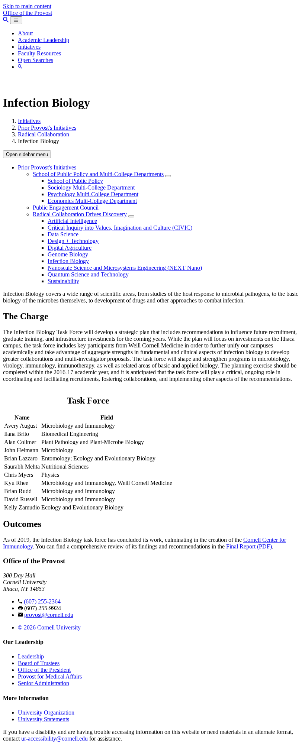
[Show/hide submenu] (168, 176)
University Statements (43, 719)
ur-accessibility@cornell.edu (54, 738)
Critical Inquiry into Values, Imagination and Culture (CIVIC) (120, 227)
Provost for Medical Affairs (50, 676)
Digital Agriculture (70, 248)
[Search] (6, 20)
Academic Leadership (43, 40)
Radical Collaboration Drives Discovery (80, 214)
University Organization (46, 712)
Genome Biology (68, 254)
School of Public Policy (75, 181)
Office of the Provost (27, 13)
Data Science (63, 234)
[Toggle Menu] (16, 20)
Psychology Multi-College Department (93, 194)
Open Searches (35, 60)
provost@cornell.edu (48, 615)
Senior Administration (43, 683)
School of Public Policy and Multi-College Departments (98, 174)
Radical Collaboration (43, 134)
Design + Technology (73, 241)
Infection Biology (68, 261)
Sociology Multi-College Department (91, 187)
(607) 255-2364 (42, 601)
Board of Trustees (39, 663)
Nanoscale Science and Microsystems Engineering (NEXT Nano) (125, 268)
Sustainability (63, 281)
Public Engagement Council (66, 207)
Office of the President (44, 670)
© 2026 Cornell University (49, 627)
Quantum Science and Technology (88, 274)
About (25, 33)
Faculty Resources (39, 53)
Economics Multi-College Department (92, 201)
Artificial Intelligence (72, 221)
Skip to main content (27, 6)
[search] (20, 67)
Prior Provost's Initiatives (47, 127)
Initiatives (29, 46)
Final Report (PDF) (249, 546)
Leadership (31, 656)
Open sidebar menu (27, 154)
